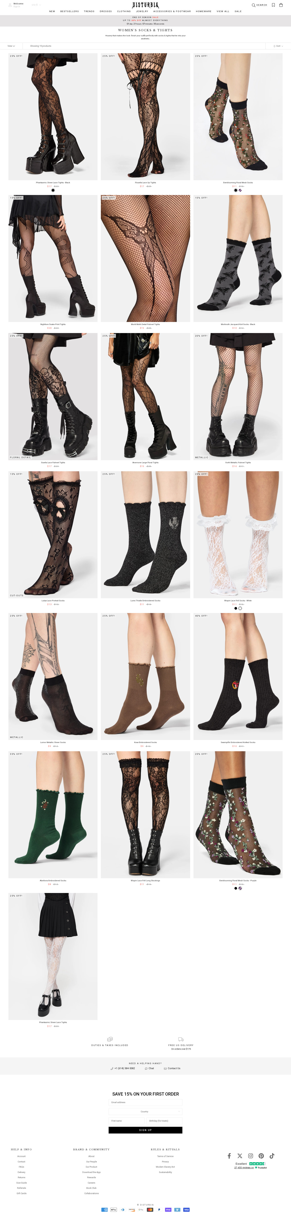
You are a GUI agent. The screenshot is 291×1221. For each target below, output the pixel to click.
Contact (21, 1161)
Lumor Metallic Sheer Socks (53, 742)
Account (21, 1156)
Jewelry (142, 11)
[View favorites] (273, 5)
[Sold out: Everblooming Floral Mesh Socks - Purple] (240, 190)
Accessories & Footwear (172, 11)
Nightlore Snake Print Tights (53, 324)
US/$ (35, 5)
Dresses (106, 11)
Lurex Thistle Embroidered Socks (145, 601)
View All (223, 11)
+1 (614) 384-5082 (124, 1068)
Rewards (91, 1177)
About (91, 1156)
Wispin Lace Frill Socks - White (238, 601)
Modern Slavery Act (165, 1167)
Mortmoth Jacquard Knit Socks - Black (238, 324)
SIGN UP (145, 1130)
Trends (89, 11)
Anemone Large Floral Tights (145, 463)
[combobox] (144, 1111)
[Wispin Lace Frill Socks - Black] (235, 608)
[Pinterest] (261, 1155)
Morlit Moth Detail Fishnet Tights (145, 324)
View (10, 46)
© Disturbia (145, 1205)
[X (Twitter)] (240, 1155)
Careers (91, 1183)
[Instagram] (250, 1155)
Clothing (124, 11)
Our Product (91, 1167)
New (52, 11)
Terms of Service (165, 1156)
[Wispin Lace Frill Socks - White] (240, 608)
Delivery (21, 1172)
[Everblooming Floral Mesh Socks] (235, 190)
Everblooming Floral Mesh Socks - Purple (237, 881)
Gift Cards (21, 1193)
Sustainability (165, 1172)
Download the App (91, 1172)
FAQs (21, 1167)
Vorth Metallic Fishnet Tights (238, 463)
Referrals (21, 1188)
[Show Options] (179, 1111)
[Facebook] (229, 1155)
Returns (21, 1177)
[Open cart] (281, 5)
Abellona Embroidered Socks (53, 881)
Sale (238, 11)
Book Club (91, 1188)
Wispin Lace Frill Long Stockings (145, 881)
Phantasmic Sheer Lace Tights (53, 1022)
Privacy (165, 1161)
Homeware (204, 11)
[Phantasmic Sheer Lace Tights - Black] (53, 190)
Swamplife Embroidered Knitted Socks (238, 742)
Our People (91, 1161)
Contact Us (173, 1068)
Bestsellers (69, 11)
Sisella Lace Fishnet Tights (53, 463)
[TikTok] (272, 1155)
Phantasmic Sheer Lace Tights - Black (53, 183)
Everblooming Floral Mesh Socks (238, 183)
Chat (151, 1068)
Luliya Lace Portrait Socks (53, 601)
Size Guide (21, 1183)
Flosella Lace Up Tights (145, 183)
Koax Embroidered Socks (145, 742)
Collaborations (91, 1193)
